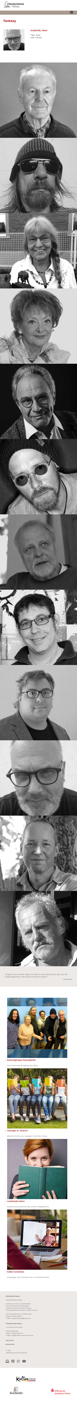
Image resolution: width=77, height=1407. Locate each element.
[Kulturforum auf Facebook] (13, 1361)
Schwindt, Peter (39, 30)
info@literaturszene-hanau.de (22, 1335)
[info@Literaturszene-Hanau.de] (8, 1361)
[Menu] (71, 13)
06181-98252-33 (17, 1333)
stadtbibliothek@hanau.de (21, 1318)
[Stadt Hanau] (16, 1391)
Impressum (10, 1340)
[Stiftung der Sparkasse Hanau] (60, 1391)
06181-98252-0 (17, 1316)
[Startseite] (14, 5)
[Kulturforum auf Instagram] (19, 1361)
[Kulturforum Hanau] (25, 1378)
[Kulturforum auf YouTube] (24, 1361)
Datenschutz (10, 1344)
